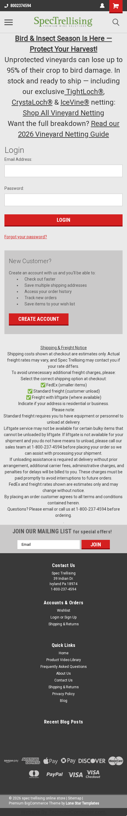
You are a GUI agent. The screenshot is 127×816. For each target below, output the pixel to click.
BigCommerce (36, 803)
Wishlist (63, 610)
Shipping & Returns (63, 624)
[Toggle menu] (8, 22)
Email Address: (18, 159)
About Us (63, 673)
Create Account (38, 319)
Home (64, 653)
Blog (63, 701)
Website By (63, 812)
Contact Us (63, 680)
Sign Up (70, 617)
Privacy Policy (63, 694)
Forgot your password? (25, 236)
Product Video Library (63, 660)
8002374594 (20, 5)
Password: (14, 188)
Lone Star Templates (82, 803)
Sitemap (74, 798)
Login (55, 617)
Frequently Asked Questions (63, 667)
